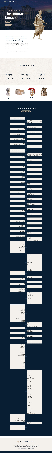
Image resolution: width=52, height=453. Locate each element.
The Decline (10, 78)
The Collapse (26, 78)
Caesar (15, 150)
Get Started (7, 21)
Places (20, 98)
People (8, 98)
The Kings (26, 70)
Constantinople (41, 78)
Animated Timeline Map (26, 111)
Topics (41, 1)
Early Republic (41, 70)
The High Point (42, 74)
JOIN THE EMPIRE (8, 24)
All (44, 1)
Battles (32, 98)
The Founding (10, 70)
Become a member (26, 1)
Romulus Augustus (32, 413)
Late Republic (10, 74)
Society (44, 98)
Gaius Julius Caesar (30, 146)
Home (32, 1)
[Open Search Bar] (47, 2)
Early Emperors (26, 74)
